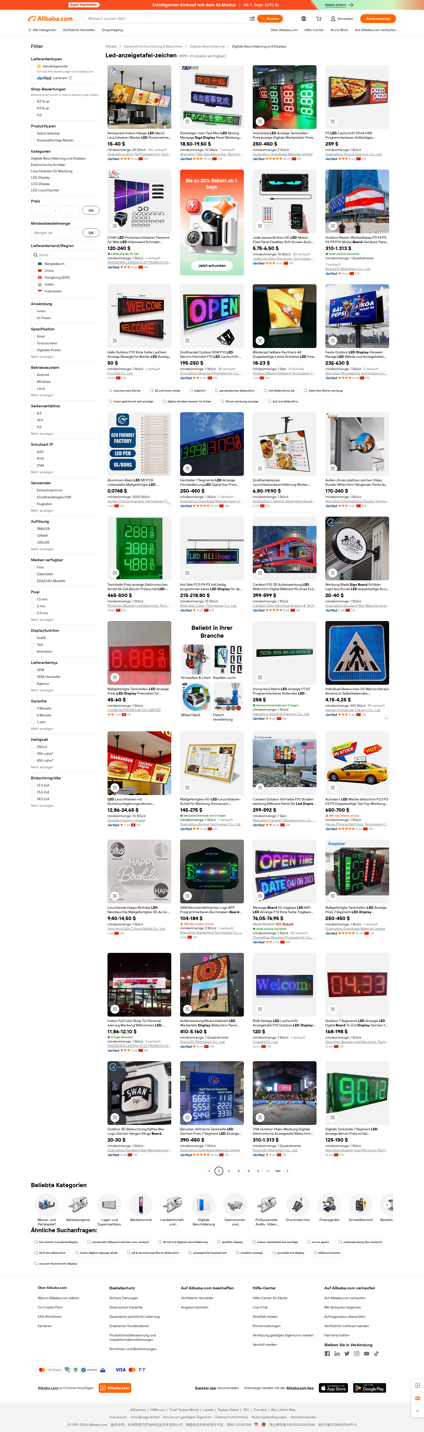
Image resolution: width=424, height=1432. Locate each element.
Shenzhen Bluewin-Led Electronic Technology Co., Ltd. (139, 606)
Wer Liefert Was (283, 1410)
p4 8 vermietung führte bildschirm (155, 1253)
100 (277, 1171)
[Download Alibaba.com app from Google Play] (369, 1388)
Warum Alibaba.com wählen (59, 1298)
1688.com (157, 1410)
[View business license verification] (256, 1424)
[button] (252, 19)
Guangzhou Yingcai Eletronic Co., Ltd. (353, 154)
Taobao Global (228, 1410)
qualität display (232, 1242)
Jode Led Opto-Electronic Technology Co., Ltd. (285, 259)
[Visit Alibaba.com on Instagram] (357, 1354)
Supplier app (205, 1388)
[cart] (319, 19)
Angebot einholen (194, 1307)
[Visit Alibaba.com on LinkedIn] (337, 1354)
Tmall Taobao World (184, 1410)
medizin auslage (252, 1253)
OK (91, 210)
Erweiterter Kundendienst (129, 1326)
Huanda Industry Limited (126, 820)
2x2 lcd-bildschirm (285, 401)
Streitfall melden (265, 1317)
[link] (417, 1385)
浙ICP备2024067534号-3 (337, 1425)
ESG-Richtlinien (50, 1317)
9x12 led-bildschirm (52, 1253)
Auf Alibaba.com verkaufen (344, 1298)
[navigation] (65, 609)
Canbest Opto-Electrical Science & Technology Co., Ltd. (285, 606)
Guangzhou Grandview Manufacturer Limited (212, 501)
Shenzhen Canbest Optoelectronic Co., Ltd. (285, 820)
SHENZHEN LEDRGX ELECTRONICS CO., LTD (139, 262)
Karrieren (45, 1326)
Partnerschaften (336, 1335)
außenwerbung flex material (362, 1242)
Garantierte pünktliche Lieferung (134, 1317)
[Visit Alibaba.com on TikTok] (376, 1354)
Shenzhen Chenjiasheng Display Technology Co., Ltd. (357, 501)
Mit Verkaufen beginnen (342, 1307)
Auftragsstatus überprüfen (344, 1317)
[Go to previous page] (209, 1171)
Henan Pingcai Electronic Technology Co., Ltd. (357, 824)
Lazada (208, 1410)
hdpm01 (199, 390)
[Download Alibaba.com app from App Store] (333, 1388)
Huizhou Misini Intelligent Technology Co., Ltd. (285, 373)
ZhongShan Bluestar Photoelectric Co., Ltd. (212, 373)
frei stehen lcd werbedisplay (58, 1242)
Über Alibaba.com (52, 1288)
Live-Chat (260, 1307)
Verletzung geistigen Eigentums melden (283, 1335)
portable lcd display (290, 1253)
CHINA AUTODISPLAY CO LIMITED (134, 710)
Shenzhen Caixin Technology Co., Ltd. (208, 606)
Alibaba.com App (300, 1388)
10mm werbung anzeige (241, 401)
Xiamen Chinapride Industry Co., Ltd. (353, 710)
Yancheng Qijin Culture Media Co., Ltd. (136, 929)
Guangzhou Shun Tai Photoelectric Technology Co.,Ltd (139, 154)
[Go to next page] (287, 1171)
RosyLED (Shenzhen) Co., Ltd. (347, 269)
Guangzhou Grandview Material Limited (282, 154)
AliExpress (138, 1410)
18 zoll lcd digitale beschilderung (185, 1242)
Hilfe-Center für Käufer (270, 1298)
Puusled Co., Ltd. (120, 373)
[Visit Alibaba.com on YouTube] (367, 1354)
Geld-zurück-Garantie (125, 1307)
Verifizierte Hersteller (197, 1298)
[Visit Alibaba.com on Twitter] (347, 1354)
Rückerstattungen (267, 1326)
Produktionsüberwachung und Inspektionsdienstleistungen (132, 1337)
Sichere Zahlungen (123, 1298)
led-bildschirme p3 (281, 390)
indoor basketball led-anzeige (277, 1242)
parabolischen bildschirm (237, 390)
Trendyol (260, 1410)
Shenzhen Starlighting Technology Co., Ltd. (212, 932)
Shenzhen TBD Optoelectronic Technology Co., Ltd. (212, 154)
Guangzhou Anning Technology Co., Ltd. (210, 824)
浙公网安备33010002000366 (292, 1425)
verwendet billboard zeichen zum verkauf (120, 1242)
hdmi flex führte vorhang (326, 390)
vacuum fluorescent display (58, 1263)
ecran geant (320, 1242)
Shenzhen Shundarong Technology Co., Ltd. (357, 373)
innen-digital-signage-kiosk (99, 1253)
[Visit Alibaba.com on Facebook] (327, 1354)
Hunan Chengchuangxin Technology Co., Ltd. (139, 501)
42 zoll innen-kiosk (167, 390)
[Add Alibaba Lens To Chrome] (115, 1388)
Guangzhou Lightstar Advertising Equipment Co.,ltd (285, 501)
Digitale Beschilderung (207, 46)
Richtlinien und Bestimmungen (133, 1349)
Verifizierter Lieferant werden (346, 1326)
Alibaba (111, 46)
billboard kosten (329, 1253)
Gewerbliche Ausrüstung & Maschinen (153, 46)
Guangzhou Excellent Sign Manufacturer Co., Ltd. (357, 606)
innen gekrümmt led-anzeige (133, 401)
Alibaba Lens (48, 1388)
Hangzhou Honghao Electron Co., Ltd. (281, 714)
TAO (246, 1410)
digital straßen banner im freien (189, 401)
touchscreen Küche (127, 390)
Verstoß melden (265, 1344)
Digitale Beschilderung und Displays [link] (259, 46)
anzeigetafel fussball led (209, 1253)
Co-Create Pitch (50, 1307)
